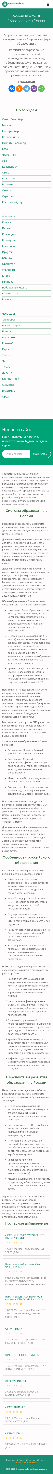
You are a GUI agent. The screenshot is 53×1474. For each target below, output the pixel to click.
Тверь (6, 355)
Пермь (6, 228)
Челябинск (9, 154)
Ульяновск (9, 269)
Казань (6, 149)
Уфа (4, 160)
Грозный (8, 343)
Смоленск (8, 384)
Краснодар (9, 234)
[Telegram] (26, 88)
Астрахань (8, 337)
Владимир (8, 390)
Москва (7, 125)
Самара (7, 190)
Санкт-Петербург (13, 119)
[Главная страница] (13, 4)
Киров (6, 275)
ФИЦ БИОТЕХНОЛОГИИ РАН (22, 1355)
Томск (6, 367)
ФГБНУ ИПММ (14, 1433)
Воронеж (8, 184)
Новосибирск (10, 137)
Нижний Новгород (14, 143)
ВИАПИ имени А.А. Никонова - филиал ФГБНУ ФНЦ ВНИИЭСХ (24, 1298)
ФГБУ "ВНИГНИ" (15, 1407)
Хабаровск (8, 319)
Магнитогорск (11, 325)
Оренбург (8, 263)
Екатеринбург (11, 131)
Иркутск (7, 252)
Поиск (21, 1460)
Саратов (7, 196)
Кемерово (8, 246)
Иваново (7, 281)
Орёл (5, 396)
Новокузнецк (10, 240)
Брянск (6, 331)
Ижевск (7, 222)
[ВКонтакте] (11, 88)
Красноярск (9, 166)
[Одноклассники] (19, 88)
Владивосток (10, 293)
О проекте (43, 1460)
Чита (5, 361)
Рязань (6, 299)
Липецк (7, 373)
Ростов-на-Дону (12, 202)
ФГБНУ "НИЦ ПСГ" (16, 1381)
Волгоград (8, 178)
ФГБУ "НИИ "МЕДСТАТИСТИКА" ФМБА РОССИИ (24, 1237)
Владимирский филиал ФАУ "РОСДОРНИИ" (22, 1266)
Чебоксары (9, 313)
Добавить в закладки (27, 1462)
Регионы (31, 1460)
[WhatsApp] (41, 88)
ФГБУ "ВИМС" (13, 1329)
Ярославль (9, 216)
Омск (5, 172)
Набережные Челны (15, 287)
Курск (5, 349)
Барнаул (7, 258)
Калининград (10, 378)
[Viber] (34, 88)
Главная (11, 1460)
